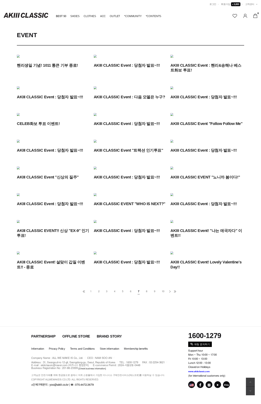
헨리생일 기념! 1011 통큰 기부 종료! (47, 65)
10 (163, 291)
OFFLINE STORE (76, 336)
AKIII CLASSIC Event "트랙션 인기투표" (128, 150)
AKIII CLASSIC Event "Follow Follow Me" (206, 123)
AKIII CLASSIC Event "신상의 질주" (48, 177)
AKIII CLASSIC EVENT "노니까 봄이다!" (205, 177)
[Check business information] (92, 368)
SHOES (75, 16)
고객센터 (249, 4)
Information (37, 348)
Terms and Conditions (82, 348)
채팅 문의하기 (202, 344)
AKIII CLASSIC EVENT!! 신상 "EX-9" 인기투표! (53, 233)
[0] (255, 15)
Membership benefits (136, 348)
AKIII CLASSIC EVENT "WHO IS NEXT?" (129, 204)
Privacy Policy (57, 348)
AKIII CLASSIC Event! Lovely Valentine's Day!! (205, 264)
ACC (103, 16)
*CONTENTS (153, 16)
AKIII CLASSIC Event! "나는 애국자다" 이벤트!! (206, 233)
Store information (109, 348)
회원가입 (230, 4)
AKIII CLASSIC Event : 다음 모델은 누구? (129, 97)
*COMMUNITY (133, 16)
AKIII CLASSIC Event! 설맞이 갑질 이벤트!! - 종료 (51, 264)
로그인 (213, 4)
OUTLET (115, 16)
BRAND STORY (109, 336)
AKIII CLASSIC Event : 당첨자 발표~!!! (127, 65)
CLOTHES (90, 16)
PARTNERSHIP (43, 336)
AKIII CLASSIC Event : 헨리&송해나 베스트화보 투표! (205, 68)
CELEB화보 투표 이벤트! (38, 123)
